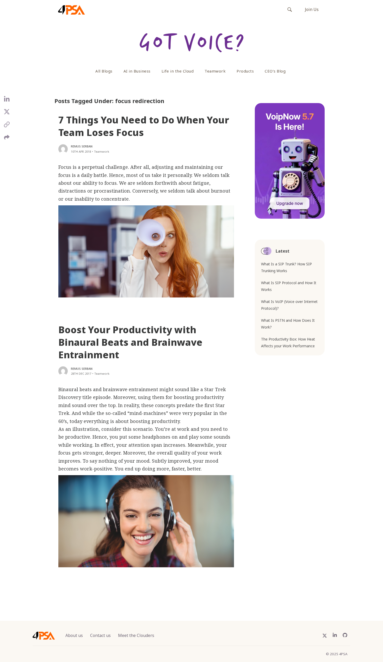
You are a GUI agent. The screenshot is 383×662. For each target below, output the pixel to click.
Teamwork (215, 71)
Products (245, 71)
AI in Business (137, 71)
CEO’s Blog (275, 71)
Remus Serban (81, 146)
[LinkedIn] (7, 101)
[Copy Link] (7, 126)
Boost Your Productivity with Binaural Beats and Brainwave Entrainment (130, 342)
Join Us (312, 9)
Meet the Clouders (136, 635)
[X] (7, 114)
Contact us (100, 635)
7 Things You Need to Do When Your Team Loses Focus (143, 126)
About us (74, 635)
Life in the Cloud (178, 71)
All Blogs (104, 71)
